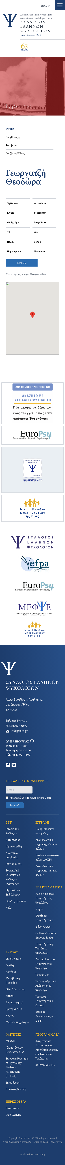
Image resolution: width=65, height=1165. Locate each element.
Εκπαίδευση (13, 1082)
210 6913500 (19, 720)
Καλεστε (21, 263)
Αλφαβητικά (11, 145)
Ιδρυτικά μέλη (14, 846)
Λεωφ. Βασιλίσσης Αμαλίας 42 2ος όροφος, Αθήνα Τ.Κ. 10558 (24, 704)
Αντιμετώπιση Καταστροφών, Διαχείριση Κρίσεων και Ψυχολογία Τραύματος (46, 1050)
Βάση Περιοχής (13, 137)
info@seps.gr (19, 731)
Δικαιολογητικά (14, 1002)
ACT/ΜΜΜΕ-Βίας (45, 1065)
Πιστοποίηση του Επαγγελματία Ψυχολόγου (45, 964)
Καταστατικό (13, 839)
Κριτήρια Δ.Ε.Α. (14, 1009)
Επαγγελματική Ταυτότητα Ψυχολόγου (44, 948)
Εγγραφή (14, 805)
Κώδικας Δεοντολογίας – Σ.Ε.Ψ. (44, 1016)
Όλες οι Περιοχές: (13, 274)
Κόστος (10, 1015)
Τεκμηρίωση (42, 974)
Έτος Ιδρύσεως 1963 (30, 35)
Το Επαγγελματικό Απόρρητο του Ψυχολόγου (45, 986)
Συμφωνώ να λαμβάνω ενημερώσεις (30, 797)
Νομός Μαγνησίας (31, 274)
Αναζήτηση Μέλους (15, 153)
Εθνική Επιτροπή (15, 989)
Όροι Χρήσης (13, 1114)
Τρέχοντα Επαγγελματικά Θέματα (44, 1001)
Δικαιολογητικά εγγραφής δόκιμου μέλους (46, 844)
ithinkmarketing (37, 1154)
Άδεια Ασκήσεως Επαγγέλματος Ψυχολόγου (45, 898)
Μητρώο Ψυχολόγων (17, 1022)
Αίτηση (10, 995)
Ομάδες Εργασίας (16, 901)
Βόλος (44, 274)
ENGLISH (46, 6)
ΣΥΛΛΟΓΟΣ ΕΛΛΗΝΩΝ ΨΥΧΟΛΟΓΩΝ (35, 26)
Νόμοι (39, 909)
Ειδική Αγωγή (43, 926)
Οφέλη (10, 965)
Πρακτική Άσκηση (16, 1089)
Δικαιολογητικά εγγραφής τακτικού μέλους (46, 870)
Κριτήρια (11, 971)
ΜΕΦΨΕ (10, 1041)
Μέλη (9, 907)
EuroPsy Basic (13, 958)
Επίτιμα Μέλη (13, 864)
